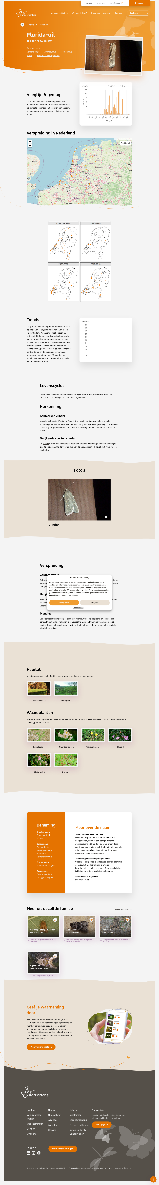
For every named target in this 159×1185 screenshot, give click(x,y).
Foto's (29, 55)
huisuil (46, 443)
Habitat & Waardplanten (48, 55)
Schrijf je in (102, 1124)
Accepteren (64, 602)
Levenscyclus (49, 52)
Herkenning (66, 52)
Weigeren (95, 602)
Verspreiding (33, 52)
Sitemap (128, 1168)
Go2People (73, 1168)
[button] (30, 142)
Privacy (110, 1168)
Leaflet (116, 139)
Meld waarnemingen (62, 1149)
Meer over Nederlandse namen (89, 853)
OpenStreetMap (123, 139)
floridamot (112, 850)
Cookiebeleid (78, 608)
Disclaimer (119, 1168)
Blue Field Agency (98, 1168)
